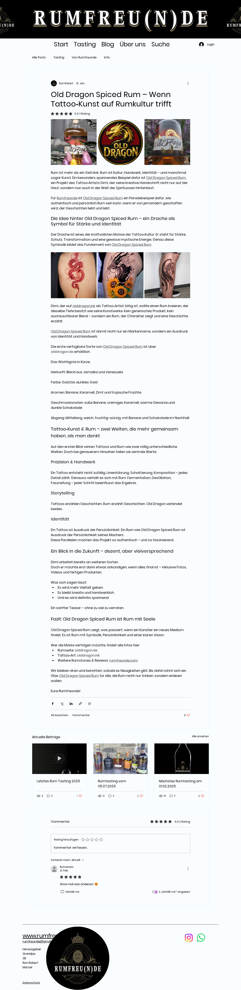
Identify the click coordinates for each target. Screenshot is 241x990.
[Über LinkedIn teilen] (71, 703)
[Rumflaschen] (120, 758)
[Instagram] (189, 938)
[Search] (209, 25)
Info (107, 57)
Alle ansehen (200, 736)
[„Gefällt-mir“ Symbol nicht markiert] (62, 892)
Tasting (58, 57)
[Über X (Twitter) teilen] (62, 703)
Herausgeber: (32, 949)
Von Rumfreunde (84, 57)
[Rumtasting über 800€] (59, 758)
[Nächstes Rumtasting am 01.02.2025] (181, 758)
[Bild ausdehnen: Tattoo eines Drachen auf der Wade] (167, 275)
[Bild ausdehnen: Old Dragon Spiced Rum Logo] (120, 142)
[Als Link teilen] (80, 703)
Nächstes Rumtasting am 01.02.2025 (180, 783)
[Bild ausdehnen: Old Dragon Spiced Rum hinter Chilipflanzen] (74, 142)
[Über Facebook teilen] (52, 703)
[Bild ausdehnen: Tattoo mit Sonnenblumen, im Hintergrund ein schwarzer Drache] (120, 275)
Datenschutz (31, 983)
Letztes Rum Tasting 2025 (58, 781)
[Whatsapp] (201, 938)
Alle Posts (39, 57)
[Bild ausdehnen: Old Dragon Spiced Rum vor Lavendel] (167, 142)
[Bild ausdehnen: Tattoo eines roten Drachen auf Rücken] (74, 275)
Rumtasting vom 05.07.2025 (112, 783)
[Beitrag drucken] (89, 703)
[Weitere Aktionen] (188, 83)
